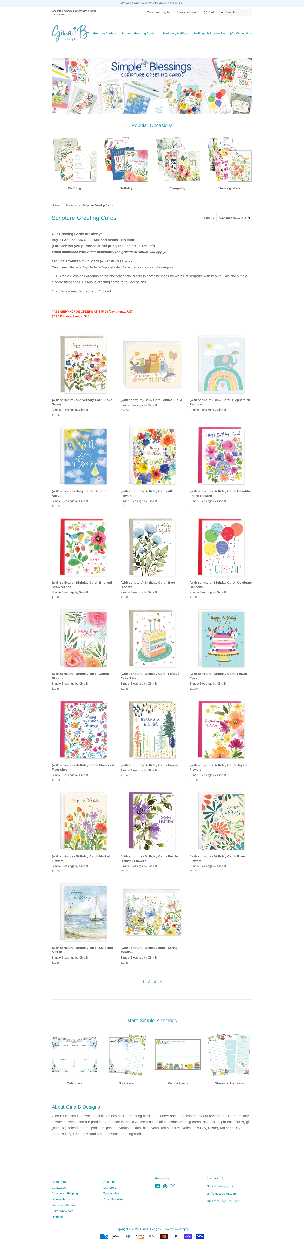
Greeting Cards (103, 33)
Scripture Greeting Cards (138, 33)
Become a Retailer (64, 1205)
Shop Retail (59, 1181)
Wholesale (242, 33)
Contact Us (59, 1187)
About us (109, 1181)
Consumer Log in (158, 12)
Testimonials (111, 1193)
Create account (186, 12)
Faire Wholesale (62, 1211)
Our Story (109, 1187)
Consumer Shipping (65, 1193)
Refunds (57, 1216)
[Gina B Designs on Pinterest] (165, 1187)
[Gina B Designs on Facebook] (157, 1187)
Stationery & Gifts (174, 33)
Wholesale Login (63, 1199)
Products (70, 205)
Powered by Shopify (175, 1229)
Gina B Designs (150, 1229)
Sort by (209, 217)
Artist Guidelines (114, 1199)
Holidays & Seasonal (208, 33)
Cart (211, 12)
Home (55, 205)
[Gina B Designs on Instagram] (173, 1187)
